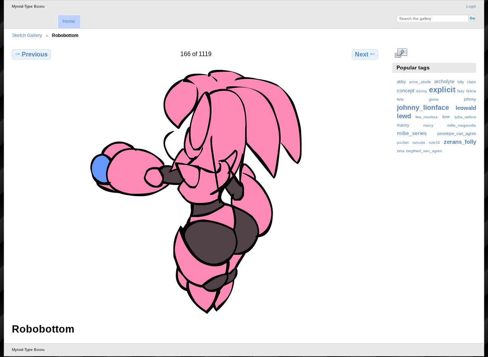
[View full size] (196, 192)
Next (361, 54)
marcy (428, 125)
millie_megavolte (461, 125)
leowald (466, 108)
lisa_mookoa (427, 117)
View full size (401, 53)
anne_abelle (420, 82)
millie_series (412, 133)
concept (405, 90)
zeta (401, 151)
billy (461, 82)
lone (446, 116)
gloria (433, 99)
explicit (442, 89)
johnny (470, 99)
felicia (471, 91)
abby (401, 81)
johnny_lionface (423, 107)
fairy (460, 91)
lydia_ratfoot (465, 117)
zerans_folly (460, 141)
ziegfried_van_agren (424, 151)
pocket (403, 142)
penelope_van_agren (456, 133)
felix (400, 99)
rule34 (434, 142)
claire (471, 82)
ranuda (419, 142)
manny (403, 125)
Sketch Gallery (27, 35)
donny (421, 91)
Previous (35, 54)
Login (471, 6)
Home (69, 21)
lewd (404, 116)
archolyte (444, 81)
